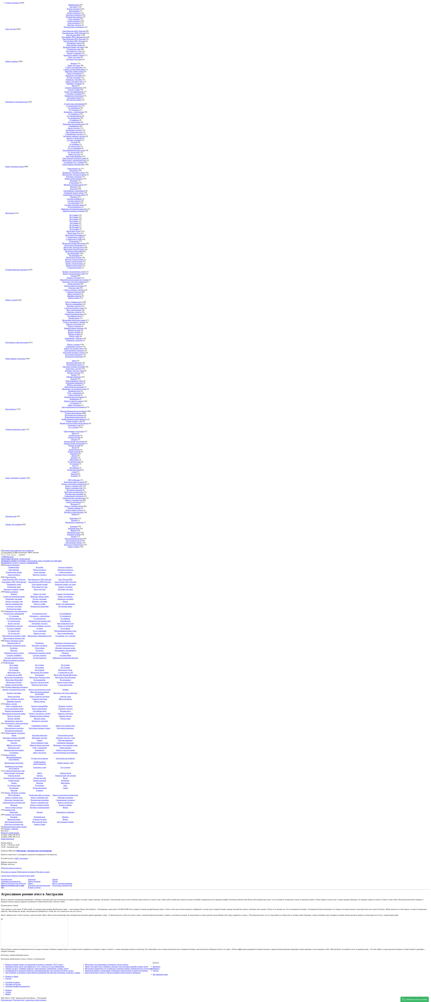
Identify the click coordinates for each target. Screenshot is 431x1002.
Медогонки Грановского (73, 245)
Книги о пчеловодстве (73, 500)
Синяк (74, 472)
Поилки (74, 520)
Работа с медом (11, 300)
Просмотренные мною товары (15, 827)
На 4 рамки (73, 219)
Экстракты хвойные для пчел (74, 136)
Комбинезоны (73, 5)
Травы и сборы (73, 547)
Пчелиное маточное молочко (39, 885)
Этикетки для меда (74, 312)
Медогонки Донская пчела (74, 247)
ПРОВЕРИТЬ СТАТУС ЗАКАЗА (13, 563)
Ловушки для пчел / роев (74, 371)
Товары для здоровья (13, 524)
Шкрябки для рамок (74, 84)
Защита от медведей (74, 138)
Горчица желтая (74, 437)
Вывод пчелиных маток (14, 166)
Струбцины (74, 403)
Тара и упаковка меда (73, 302)
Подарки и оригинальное (74, 512)
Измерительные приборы (74, 328)
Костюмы (73, 7)
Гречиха (74, 439)
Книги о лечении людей (74, 506)
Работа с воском (73, 344)
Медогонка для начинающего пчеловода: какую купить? (106, 964)
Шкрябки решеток (74, 296)
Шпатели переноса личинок (74, 211)
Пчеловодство (6, 879)
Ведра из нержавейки (74, 304)
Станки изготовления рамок (74, 69)
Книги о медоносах (73, 502)
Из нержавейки (73, 253)
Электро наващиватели (74, 88)
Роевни (74, 375)
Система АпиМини (74, 199)
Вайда (74, 433)
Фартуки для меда (74, 25)
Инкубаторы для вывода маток (74, 175)
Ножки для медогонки (74, 264)
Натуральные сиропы (74, 543)
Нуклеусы (74, 189)
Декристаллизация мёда (74, 314)
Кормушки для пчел (73, 369)
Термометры (74, 399)
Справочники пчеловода (73, 496)
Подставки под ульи (73, 51)
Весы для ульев (74, 57)
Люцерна (74, 458)
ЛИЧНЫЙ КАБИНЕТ (9, 561)
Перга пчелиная (34, 881)
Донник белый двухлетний (74, 441)
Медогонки (9, 213)
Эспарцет (74, 476)
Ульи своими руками (74, 45)
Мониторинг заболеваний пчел (74, 160)
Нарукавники (74, 11)
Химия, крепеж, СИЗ (74, 421)
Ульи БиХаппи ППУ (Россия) (74, 39)
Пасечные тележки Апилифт (74, 367)
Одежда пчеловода (12, 3)
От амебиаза (74, 120)
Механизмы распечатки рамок (73, 320)
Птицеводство (10, 516)
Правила (156, 969)
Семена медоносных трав (15, 429)
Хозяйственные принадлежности (74, 419)
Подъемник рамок (74, 98)
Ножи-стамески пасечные (74, 286)
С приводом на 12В (73, 237)
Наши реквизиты (7, 839)
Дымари (74, 276)
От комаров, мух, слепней (74, 162)
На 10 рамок (74, 225)
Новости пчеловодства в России (13, 883)
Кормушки (74, 518)
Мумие (73, 537)
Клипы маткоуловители (74, 179)
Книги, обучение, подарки (15, 478)
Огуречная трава (74, 462)
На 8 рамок (74, 223)
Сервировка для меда (74, 346)
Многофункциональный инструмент (74, 280)
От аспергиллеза (74, 122)
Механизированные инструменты (73, 411)
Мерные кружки (74, 330)
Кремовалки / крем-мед (74, 338)
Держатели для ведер (74, 340)
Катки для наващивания (74, 92)
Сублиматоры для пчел (74, 134)
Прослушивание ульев (74, 381)
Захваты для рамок (74, 278)
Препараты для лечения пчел (16, 102)
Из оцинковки (74, 255)
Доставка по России (13, 984)
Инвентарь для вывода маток (74, 173)
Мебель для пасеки (74, 385)
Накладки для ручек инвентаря (74, 282)
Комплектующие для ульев (73, 47)
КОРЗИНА (22, 561)
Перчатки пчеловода (74, 15)
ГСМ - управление (74, 393)
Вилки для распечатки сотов (74, 274)
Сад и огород (73, 427)
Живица (74, 530)
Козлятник (74, 454)
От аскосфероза (74, 108)
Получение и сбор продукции (16, 342)
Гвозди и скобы (74, 90)
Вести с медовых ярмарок (62, 883)
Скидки (8, 978)
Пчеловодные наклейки (74, 494)
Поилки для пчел (73, 373)
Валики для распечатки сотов (74, 272)
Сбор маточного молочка (73, 350)
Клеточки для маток (73, 177)
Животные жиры (73, 532)
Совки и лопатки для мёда (74, 290)
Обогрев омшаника (73, 377)
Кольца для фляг (74, 332)
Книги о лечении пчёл (73, 486)
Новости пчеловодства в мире (23, 876)
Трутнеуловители (74, 207)
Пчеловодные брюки (74, 17)
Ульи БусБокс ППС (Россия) (74, 41)
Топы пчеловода (73, 23)
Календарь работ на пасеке (74, 482)
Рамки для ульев (74, 65)
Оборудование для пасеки (15, 359)
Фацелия (74, 474)
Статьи (8, 992)
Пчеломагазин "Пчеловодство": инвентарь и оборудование (23, 1000)
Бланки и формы (74, 508)
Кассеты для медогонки (74, 259)
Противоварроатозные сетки (74, 150)
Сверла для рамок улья (73, 82)
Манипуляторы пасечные (74, 387)
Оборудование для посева (74, 431)
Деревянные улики (74, 43)
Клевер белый (74, 450)
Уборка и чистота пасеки (73, 401)
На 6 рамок (73, 221)
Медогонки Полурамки (74, 235)
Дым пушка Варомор (74, 156)
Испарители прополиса (74, 357)
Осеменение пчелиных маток (74, 195)
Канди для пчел (74, 128)
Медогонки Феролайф (73, 251)
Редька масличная (74, 470)
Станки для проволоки (74, 67)
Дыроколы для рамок (74, 80)
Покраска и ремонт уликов (74, 55)
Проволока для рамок (74, 75)
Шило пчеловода (74, 294)
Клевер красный (74, 452)
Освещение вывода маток (74, 193)
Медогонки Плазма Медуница (73, 243)
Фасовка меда (73, 318)
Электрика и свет (74, 425)
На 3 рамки (73, 217)
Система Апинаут (74, 201)
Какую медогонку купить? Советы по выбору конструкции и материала (112, 973)
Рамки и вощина (11, 61)
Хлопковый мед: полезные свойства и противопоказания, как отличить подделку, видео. (39, 971)
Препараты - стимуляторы (74, 112)
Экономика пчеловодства (11, 881)
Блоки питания (74, 395)
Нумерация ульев (73, 49)
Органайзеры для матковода (74, 191)
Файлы (74, 514)
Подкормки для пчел (74, 130)
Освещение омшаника (74, 383)
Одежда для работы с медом (74, 322)
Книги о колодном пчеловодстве (74, 484)
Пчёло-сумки (74, 336)
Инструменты (10, 409)
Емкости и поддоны (73, 324)
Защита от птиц (74, 154)
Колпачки (73, 181)
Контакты (156, 967)
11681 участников (21, 858)
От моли (74, 142)
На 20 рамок (74, 227)
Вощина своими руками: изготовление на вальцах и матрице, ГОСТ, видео (34, 964)
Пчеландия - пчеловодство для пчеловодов (34, 851)
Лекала (74, 86)
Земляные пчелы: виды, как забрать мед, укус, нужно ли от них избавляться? (34, 967)
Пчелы (55, 881)
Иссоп (74, 448)
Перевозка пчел (74, 391)
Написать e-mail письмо (10, 833)
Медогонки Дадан (73, 231)
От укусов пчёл (74, 152)
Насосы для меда (74, 326)
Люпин (74, 456)
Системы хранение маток (74, 205)
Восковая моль (73, 528)
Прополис (32, 879)
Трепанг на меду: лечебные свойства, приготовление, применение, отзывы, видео (36, 969)
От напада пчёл (74, 146)
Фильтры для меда (74, 306)
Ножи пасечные (74, 284)
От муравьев (74, 144)
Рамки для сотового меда (73, 348)
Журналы (74, 504)
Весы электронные (74, 310)
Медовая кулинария (74, 490)
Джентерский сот (73, 169)
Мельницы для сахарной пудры (74, 389)
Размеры (8, 990)
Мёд (2, 887)
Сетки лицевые (74, 19)
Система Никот (74, 203)
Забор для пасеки (74, 405)
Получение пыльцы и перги (74, 353)
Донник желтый (74, 446)
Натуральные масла (73, 541)
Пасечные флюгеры (73, 363)
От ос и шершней (74, 148)
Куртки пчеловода (74, 9)
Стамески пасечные (73, 292)
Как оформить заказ (160, 974)
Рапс (74, 466)
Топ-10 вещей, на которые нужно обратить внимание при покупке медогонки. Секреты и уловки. (42, 973)
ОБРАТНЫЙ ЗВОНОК (10, 559)
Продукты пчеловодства (73, 545)
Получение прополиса (73, 355)
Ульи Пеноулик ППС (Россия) (73, 31)
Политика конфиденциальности (17, 986)
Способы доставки (12, 982)
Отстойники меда (74, 316)
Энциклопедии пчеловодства (74, 498)
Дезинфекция (74, 126)
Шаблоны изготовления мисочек (73, 209)
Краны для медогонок (73, 262)
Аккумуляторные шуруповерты (74, 407)
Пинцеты (73, 197)
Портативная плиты (74, 365)
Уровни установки (74, 53)
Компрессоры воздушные (74, 397)
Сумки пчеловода (74, 21)
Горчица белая (74, 435)
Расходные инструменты (74, 415)
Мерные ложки (74, 334)
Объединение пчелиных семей (74, 158)
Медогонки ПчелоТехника (74, 249)
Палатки (73, 379)
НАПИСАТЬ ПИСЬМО (53, 561)
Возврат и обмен (11, 976)
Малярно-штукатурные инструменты (74, 423)
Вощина (74, 63)
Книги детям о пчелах (74, 510)
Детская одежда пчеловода (74, 27)
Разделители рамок (73, 100)
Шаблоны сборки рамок (74, 71)
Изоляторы (74, 171)
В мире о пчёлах (34, 887)
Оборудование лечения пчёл (73, 164)
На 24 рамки (74, 229)
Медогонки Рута (73, 233)
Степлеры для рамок (74, 94)
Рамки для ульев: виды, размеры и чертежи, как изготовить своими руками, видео (116, 967)
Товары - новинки (11, 829)
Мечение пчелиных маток (74, 185)
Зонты (74, 361)
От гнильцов (74, 110)
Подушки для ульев (73, 59)
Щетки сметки (73, 298)
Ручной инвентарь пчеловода (16, 270)
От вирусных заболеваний (74, 104)
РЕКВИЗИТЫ (32, 563)
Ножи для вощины (74, 73)
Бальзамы (73, 526)
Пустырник (74, 464)
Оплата (155, 971)
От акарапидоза (74, 118)
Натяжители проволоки (74, 96)
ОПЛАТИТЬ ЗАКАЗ (35, 561)
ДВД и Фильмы (74, 480)
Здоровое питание (74, 534)
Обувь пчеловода (73, 13)
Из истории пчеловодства (62, 885)
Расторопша (74, 468)
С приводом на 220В (74, 239)
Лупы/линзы (74, 183)
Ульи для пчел (10, 29)
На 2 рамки (73, 215)
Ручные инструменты (73, 413)
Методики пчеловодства (73, 492)
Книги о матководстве (73, 488)
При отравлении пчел (74, 132)
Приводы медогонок (74, 266)
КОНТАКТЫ (25, 559)
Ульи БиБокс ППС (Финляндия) (74, 37)
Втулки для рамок (74, 78)
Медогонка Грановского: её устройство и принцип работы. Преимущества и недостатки (119, 969)
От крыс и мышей (74, 140)
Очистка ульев (73, 288)
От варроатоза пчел (73, 106)
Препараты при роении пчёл (74, 124)
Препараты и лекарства (74, 522)
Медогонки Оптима (73, 257)
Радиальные (73, 241)
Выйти (8, 994)
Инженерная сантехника (74, 417)
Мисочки (73, 187)
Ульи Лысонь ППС (73, 35)
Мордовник (74, 460)
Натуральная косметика (74, 539)
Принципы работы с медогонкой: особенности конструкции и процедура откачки (116, 971)
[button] (414, 999)
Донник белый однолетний (74, 443)
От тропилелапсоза (74, 116)
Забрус (30, 883)
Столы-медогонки (74, 268)
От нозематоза (73, 114)
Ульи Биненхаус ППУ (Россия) (74, 33)
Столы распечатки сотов (73, 308)
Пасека (55, 879)
